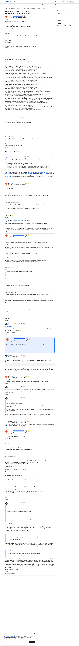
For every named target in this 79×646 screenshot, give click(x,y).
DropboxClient (44, 173)
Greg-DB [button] (10, 156)
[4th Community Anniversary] (23, 16)
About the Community (62, 20)
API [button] (6, 147)
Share (6, 143)
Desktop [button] (59, 25)
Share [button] (59, 26)
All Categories (60, 13)
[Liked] (26, 16)
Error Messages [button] (66, 26)
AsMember (7, 175)
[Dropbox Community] (8, 2)
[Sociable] (24, 16)
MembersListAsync (40, 172)
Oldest (10, 154)
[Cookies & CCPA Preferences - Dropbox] (18, 638)
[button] (6, 17)
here (47, 4)
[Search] (68, 2)
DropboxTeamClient (30, 173)
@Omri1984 (9, 326)
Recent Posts (60, 15)
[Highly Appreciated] (29, 156)
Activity (59, 18)
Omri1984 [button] (10, 16)
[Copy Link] (25, 17)
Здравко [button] (10, 323)
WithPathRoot (8, 176)
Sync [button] (70, 25)
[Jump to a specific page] (54, 154)
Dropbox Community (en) (60, 1)
